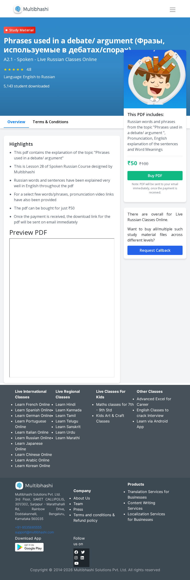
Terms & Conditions (50, 121)
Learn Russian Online (33, 437)
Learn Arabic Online (32, 460)
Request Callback (155, 250)
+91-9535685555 (28, 527)
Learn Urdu (65, 432)
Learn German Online (33, 415)
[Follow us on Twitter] (83, 552)
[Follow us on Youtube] (76, 563)
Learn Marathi (68, 437)
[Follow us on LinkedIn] (82, 557)
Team (78, 503)
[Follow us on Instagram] (76, 557)
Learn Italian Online (31, 432)
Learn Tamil (66, 415)
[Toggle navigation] (172, 9)
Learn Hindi (66, 404)
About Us (81, 498)
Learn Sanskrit (68, 426)
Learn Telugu (67, 421)
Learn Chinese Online (33, 454)
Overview (16, 121)
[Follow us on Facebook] (76, 552)
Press (78, 509)
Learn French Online (32, 404)
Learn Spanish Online (33, 410)
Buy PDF (155, 175)
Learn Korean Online (32, 465)
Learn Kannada (69, 410)
